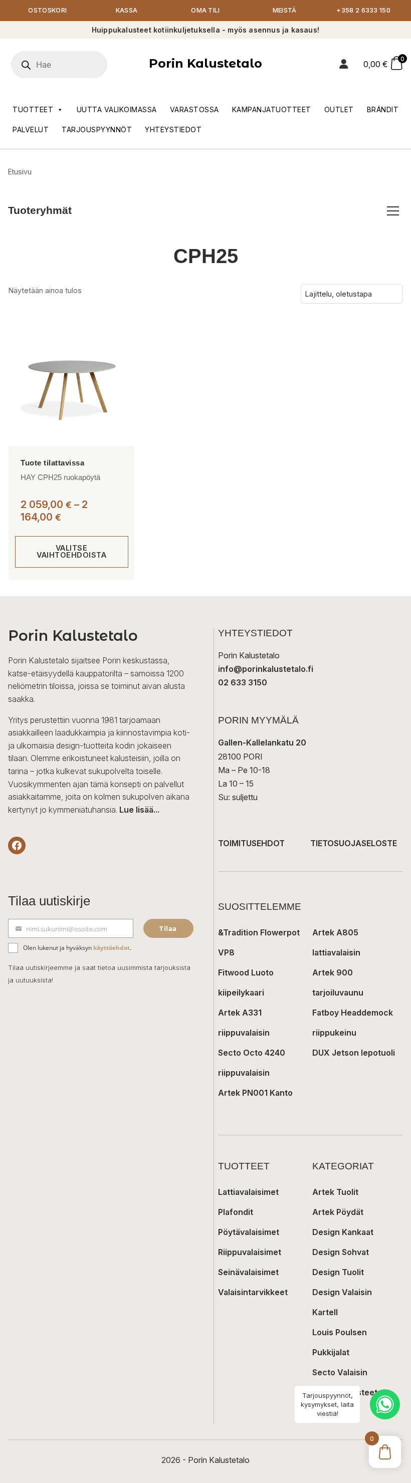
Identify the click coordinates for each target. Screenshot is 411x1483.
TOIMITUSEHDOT (251, 843)
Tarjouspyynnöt (97, 129)
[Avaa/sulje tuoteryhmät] (393, 210)
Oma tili (205, 10)
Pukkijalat (330, 1352)
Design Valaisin (342, 1292)
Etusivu (20, 171)
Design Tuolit (338, 1272)
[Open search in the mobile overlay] (72, 64)
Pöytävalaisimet (248, 1232)
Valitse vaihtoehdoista (71, 551)
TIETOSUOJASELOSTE (353, 843)
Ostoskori (47, 10)
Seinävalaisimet (248, 1272)
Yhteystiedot (173, 129)
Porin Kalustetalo (205, 63)
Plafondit (235, 1212)
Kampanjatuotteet (271, 109)
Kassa (127, 10)
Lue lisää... (139, 810)
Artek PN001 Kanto (255, 1093)
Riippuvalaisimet (249, 1252)
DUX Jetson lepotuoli (353, 1053)
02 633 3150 (242, 682)
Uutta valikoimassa (117, 109)
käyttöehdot (111, 947)
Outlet (339, 109)
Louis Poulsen (339, 1332)
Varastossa (194, 109)
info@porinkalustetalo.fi (265, 669)
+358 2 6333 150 (363, 10)
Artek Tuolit (335, 1192)
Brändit (383, 109)
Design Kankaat (342, 1232)
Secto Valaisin (339, 1372)
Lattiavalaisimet (248, 1192)
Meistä (285, 10)
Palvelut (31, 129)
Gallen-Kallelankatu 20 (262, 742)
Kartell (325, 1312)
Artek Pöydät (337, 1212)
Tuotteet (33, 109)
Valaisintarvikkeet (253, 1292)
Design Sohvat (340, 1252)
